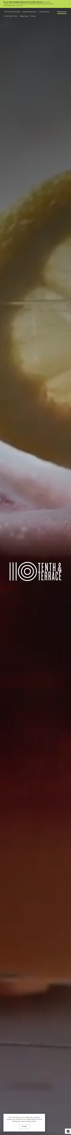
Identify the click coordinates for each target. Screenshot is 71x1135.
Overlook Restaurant (29, 12)
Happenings (23, 16)
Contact (33, 16)
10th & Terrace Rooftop (12, 12)
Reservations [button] (61, 12)
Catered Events (44, 12)
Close (69, 4)
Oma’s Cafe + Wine (10, 16)
